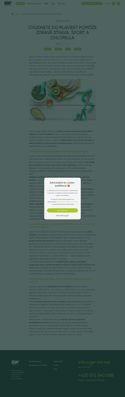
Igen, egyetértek (62, 210)
